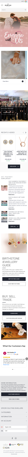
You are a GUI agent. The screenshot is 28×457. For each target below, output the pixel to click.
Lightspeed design (19, 452)
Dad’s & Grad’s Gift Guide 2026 (17, 198)
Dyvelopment (14, 454)
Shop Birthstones (14, 284)
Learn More (14, 313)
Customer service (14, 394)
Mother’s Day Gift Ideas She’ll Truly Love (16, 212)
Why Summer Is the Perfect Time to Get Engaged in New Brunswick (17, 182)
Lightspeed (11, 452)
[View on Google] (4, 353)
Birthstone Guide (14, 279)
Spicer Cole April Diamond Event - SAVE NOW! (17, 219)
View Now (13, 166)
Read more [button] (6, 365)
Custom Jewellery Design (14, 318)
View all (13, 226)
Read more (11, 194)
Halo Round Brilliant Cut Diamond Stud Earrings (8, 154)
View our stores (14, 399)
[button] (1, 358)
